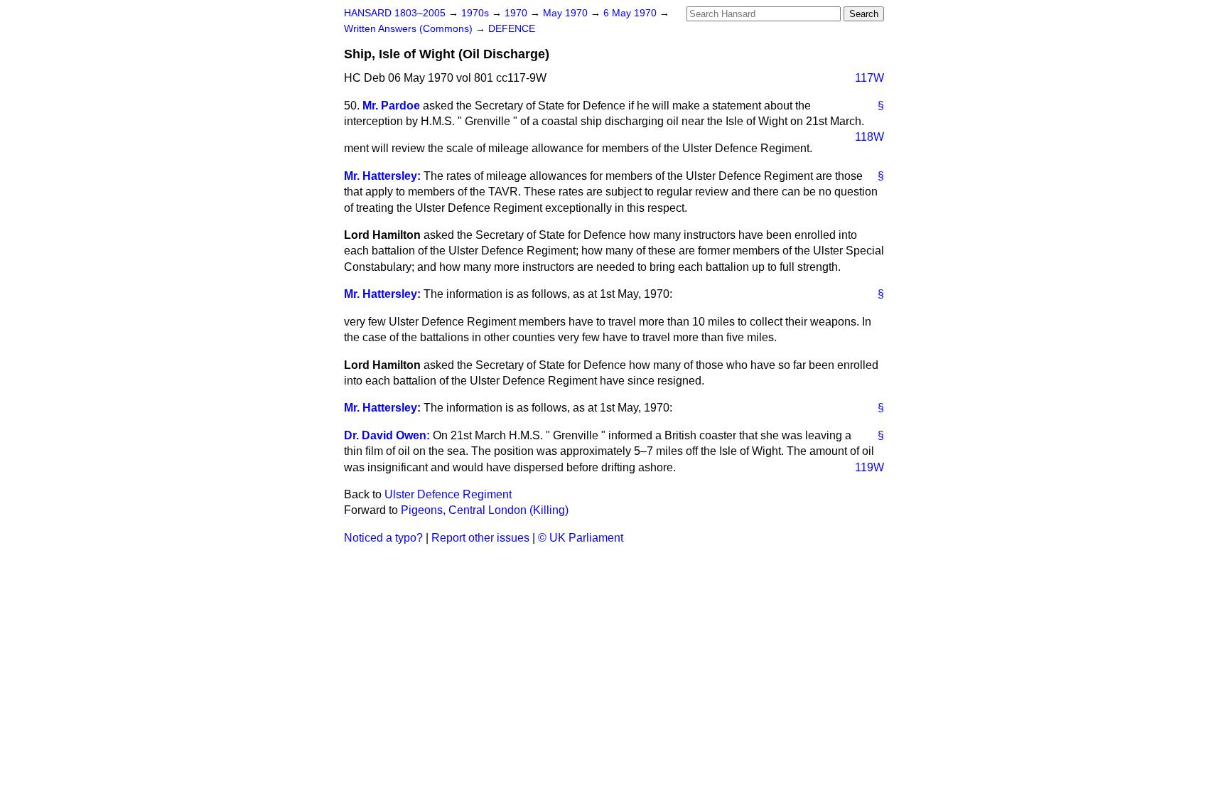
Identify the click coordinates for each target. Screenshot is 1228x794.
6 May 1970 (631, 13)
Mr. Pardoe (391, 106)
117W (869, 78)
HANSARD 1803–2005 (395, 13)
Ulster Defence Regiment (448, 494)
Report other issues (480, 538)
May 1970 (567, 13)
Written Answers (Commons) (409, 28)
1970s (476, 13)
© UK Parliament (580, 538)
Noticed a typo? (383, 538)
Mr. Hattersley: (382, 176)
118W (869, 137)
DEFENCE (511, 28)
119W (869, 467)
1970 (517, 13)
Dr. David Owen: (387, 435)
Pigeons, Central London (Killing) (485, 510)
